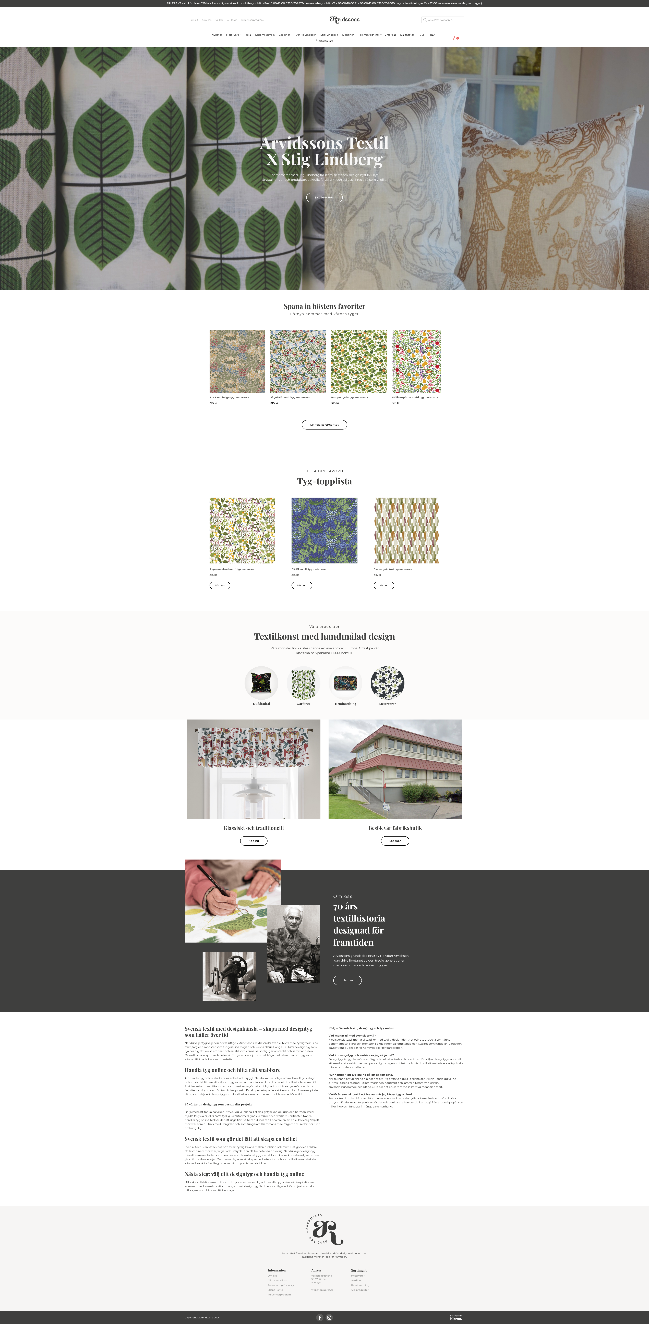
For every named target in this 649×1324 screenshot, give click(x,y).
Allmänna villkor (277, 1280)
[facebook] (319, 1317)
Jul (422, 34)
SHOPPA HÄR (324, 197)
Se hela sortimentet (324, 424)
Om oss (207, 19)
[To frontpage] (345, 20)
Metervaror (233, 34)
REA (432, 34)
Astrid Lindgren (306, 34)
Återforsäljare (324, 40)
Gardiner (284, 34)
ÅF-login (232, 19)
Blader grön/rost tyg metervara (393, 569)
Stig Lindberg (329, 34)
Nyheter (217, 34)
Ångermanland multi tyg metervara (232, 569)
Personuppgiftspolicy (281, 1285)
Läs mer (395, 840)
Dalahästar (407, 34)
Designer (348, 34)
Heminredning (369, 34)
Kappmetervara (265, 34)
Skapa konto (275, 1289)
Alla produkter (360, 1289)
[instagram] (329, 1317)
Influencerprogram (252, 19)
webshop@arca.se (322, 1289)
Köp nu (219, 585)
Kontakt (194, 19)
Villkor (219, 19)
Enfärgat (390, 34)
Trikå (248, 34)
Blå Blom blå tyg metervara (309, 569)
